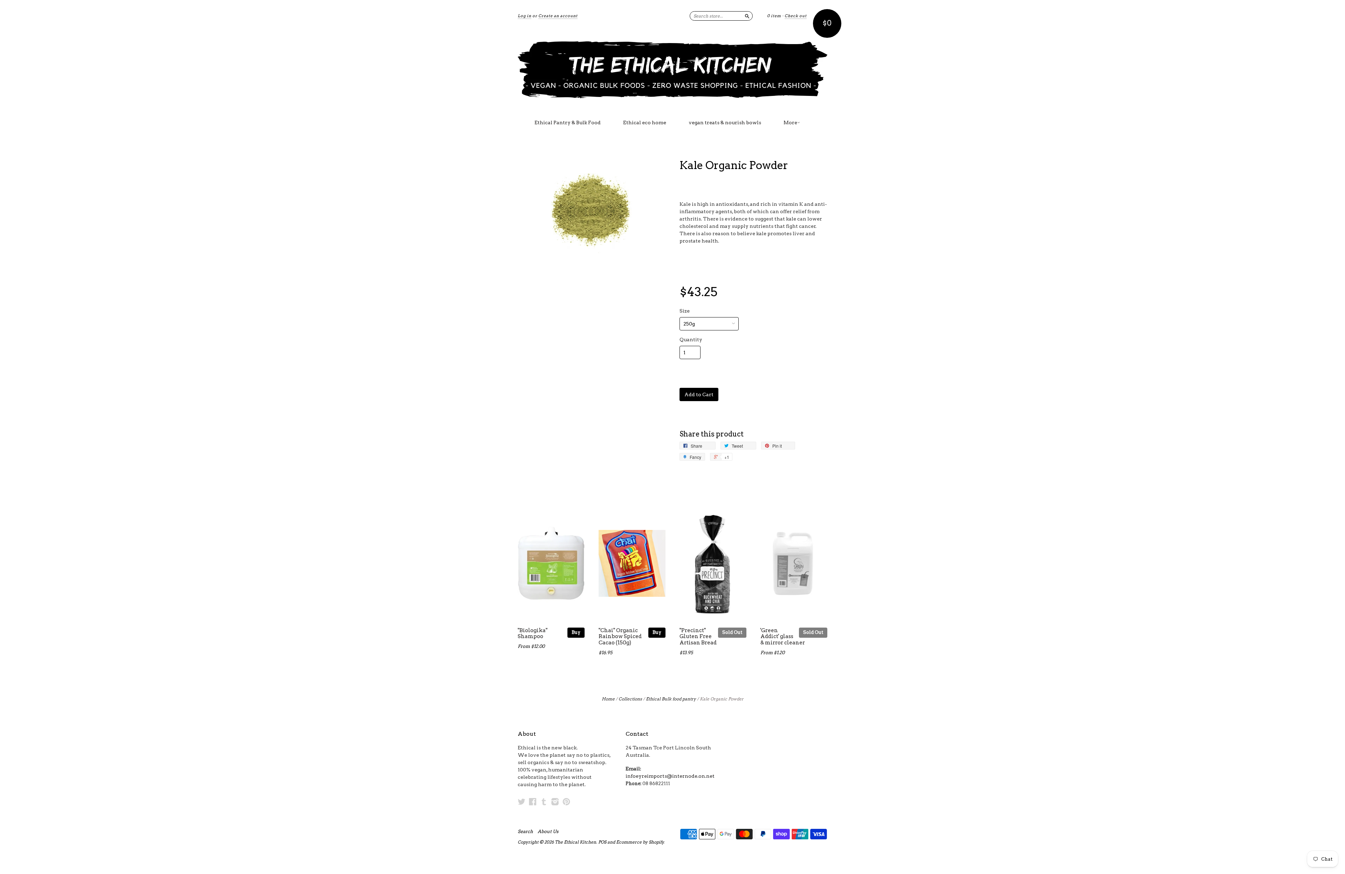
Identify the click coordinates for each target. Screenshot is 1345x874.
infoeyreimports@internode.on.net (670, 776)
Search (525, 831)
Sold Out (732, 632)
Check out (796, 15)
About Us (548, 831)
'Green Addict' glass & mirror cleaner (782, 636)
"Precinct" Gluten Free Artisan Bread (698, 636)
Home (608, 698)
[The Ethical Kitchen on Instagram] (555, 801)
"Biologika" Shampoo (532, 633)
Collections (630, 698)
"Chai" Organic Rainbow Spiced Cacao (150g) (620, 636)
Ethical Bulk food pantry (671, 698)
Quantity (691, 339)
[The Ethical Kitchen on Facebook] (533, 801)
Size (685, 311)
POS (602, 842)
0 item (774, 15)
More (790, 122)
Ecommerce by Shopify (640, 842)
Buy (576, 632)
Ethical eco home (644, 122)
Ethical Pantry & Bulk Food (567, 122)
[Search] (747, 16)
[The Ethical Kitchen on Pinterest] (566, 801)
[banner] (672, 69)
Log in (524, 15)
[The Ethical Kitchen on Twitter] (521, 801)
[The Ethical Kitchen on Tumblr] (544, 801)
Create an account (558, 15)
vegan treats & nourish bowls (725, 122)
